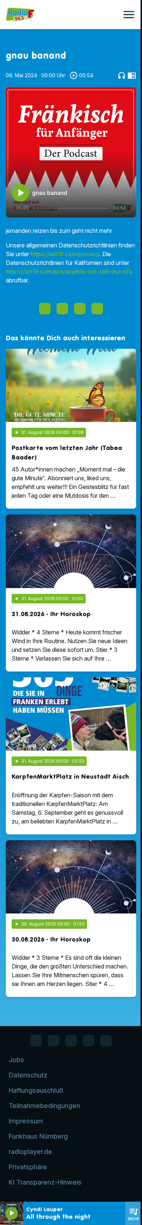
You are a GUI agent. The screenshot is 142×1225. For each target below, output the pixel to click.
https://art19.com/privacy (65, 254)
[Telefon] (88, 1040)
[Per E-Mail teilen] (97, 308)
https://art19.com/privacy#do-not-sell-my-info (69, 271)
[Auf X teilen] (62, 308)
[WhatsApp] (53, 1040)
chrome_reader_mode (131, 75)
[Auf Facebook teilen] (45, 308)
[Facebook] (36, 1040)
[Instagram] (71, 1040)
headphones (121, 75)
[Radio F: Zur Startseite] (62, 14)
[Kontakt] (106, 1040)
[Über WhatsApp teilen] (80, 308)
